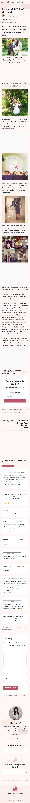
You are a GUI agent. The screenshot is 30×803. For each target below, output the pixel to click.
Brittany (6, 472)
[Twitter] (17, 739)
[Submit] (26, 751)
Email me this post (8, 19)
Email (5, 679)
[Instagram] (10, 739)
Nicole (5, 510)
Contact (10, 800)
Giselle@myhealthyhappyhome (13, 616)
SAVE (15, 401)
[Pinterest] (12, 739)
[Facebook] (15, 739)
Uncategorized (13, 412)
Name (5, 671)
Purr (17, 794)
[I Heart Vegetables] (15, 788)
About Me (23, 799)
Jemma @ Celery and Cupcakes (13, 494)
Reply (23, 472)
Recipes (18, 799)
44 (23, 412)
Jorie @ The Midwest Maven (12, 600)
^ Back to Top (7, 799)
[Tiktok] (20, 738)
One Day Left (7, 420)
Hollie (5, 539)
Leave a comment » (7, 466)
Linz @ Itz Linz (7, 566)
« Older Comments (7, 627)
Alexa (5, 578)
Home (13, 799)
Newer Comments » (7, 629)
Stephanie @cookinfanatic (12, 552)
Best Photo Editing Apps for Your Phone (22, 424)
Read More (15, 734)
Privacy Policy (17, 800)
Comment (6, 652)
